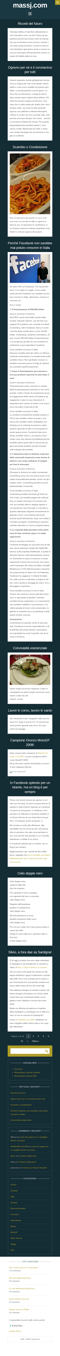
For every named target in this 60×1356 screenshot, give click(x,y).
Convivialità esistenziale (30, 648)
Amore (13, 1185)
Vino (12, 1250)
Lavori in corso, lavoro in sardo (30, 710)
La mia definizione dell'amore (22, 1288)
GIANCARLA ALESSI (19, 1146)
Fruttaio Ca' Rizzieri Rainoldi (34, 1168)
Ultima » (35, 1041)
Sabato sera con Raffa (19, 1309)
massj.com (30, 5)
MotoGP (14, 1232)
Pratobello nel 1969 (25, 1020)
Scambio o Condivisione (30, 147)
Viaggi (13, 1244)
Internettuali (15, 1220)
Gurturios (18, 1069)
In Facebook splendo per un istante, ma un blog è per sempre (30, 787)
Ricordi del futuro (30, 23)
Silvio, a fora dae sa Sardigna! (30, 952)
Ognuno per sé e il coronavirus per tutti (27, 1099)
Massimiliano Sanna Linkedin (27, 1072)
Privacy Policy (17, 1326)
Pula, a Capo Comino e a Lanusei (32, 967)
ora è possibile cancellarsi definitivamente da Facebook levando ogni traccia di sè (30, 858)
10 (22, 1041)
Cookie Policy (15, 1331)
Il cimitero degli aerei (27, 1156)
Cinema (13, 1202)
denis (12, 1156)
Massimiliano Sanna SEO (25, 1076)
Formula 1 (15, 1214)
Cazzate (14, 1191)
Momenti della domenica (20, 1278)
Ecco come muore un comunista (23, 1267)
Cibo (12, 1196)
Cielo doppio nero (30, 873)
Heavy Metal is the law (19, 1299)
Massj (13, 1226)
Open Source (16, 1238)
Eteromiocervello (17, 1208)
